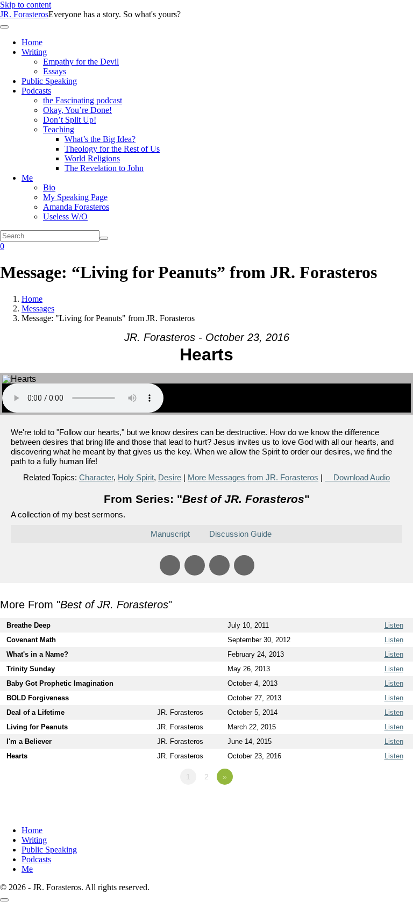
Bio (49, 187)
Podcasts (36, 90)
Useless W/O (65, 216)
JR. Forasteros (24, 14)
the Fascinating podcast (82, 100)
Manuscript (170, 533)
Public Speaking (49, 81)
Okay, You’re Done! (77, 110)
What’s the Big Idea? (100, 139)
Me (27, 177)
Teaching (58, 129)
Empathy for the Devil (81, 61)
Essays (54, 71)
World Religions (92, 158)
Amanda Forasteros (76, 206)
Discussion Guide (240, 533)
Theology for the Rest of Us (112, 148)
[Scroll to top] (4, 899)
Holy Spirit (136, 477)
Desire (169, 477)
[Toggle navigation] (4, 27)
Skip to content (25, 4)
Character (96, 477)
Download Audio (361, 477)
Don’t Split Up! (69, 119)
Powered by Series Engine (373, 806)
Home (32, 42)
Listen (393, 625)
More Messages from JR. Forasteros (253, 477)
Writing (34, 51)
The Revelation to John (104, 168)
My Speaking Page (75, 197)
